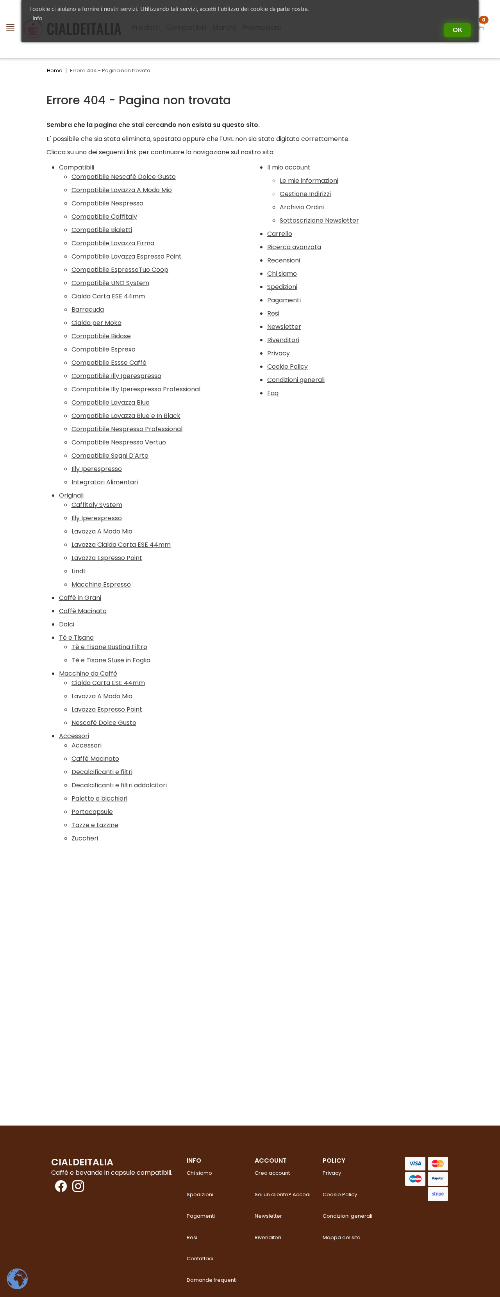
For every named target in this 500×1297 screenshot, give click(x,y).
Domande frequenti (212, 1280)
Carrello (279, 233)
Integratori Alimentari (104, 482)
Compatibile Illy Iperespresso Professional (135, 389)
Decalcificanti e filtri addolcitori (119, 785)
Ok (457, 30)
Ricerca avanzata (294, 247)
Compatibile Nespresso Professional (126, 429)
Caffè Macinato (83, 611)
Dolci (66, 624)
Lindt (78, 571)
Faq (273, 393)
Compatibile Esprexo (103, 349)
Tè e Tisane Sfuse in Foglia (110, 660)
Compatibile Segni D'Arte (109, 455)
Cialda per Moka (96, 322)
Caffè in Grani (80, 597)
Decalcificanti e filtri (101, 771)
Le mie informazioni (309, 180)
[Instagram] (76, 1188)
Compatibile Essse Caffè (108, 362)
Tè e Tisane (76, 637)
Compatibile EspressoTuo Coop (119, 269)
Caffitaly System (96, 504)
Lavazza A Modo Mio (101, 531)
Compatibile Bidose (101, 336)
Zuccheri (84, 838)
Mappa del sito (342, 1237)
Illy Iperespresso (96, 468)
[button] (480, 27)
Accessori (74, 735)
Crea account (272, 1173)
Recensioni (283, 260)
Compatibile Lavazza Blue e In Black (125, 415)
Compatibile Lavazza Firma (112, 243)
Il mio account (289, 167)
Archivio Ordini (302, 207)
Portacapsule (92, 811)
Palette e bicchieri (99, 798)
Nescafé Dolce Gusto (103, 722)
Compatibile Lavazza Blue (110, 402)
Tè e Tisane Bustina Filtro (109, 646)
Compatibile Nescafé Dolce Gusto (123, 176)
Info (37, 18)
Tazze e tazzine (94, 825)
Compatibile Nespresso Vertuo (118, 442)
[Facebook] (59, 1188)
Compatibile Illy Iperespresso (116, 375)
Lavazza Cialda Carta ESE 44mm (121, 544)
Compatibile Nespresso (107, 203)
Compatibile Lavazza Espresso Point (126, 256)
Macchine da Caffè (88, 673)
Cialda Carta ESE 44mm (108, 296)
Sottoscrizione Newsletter (319, 220)
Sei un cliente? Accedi (283, 1194)
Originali (71, 495)
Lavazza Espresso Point (106, 557)
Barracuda (87, 309)
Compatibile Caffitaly (104, 216)
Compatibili (76, 167)
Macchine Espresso (101, 584)
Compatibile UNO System (110, 282)
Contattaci (200, 1258)
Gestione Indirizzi (305, 193)
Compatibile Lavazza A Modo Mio (121, 190)
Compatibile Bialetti (101, 229)
